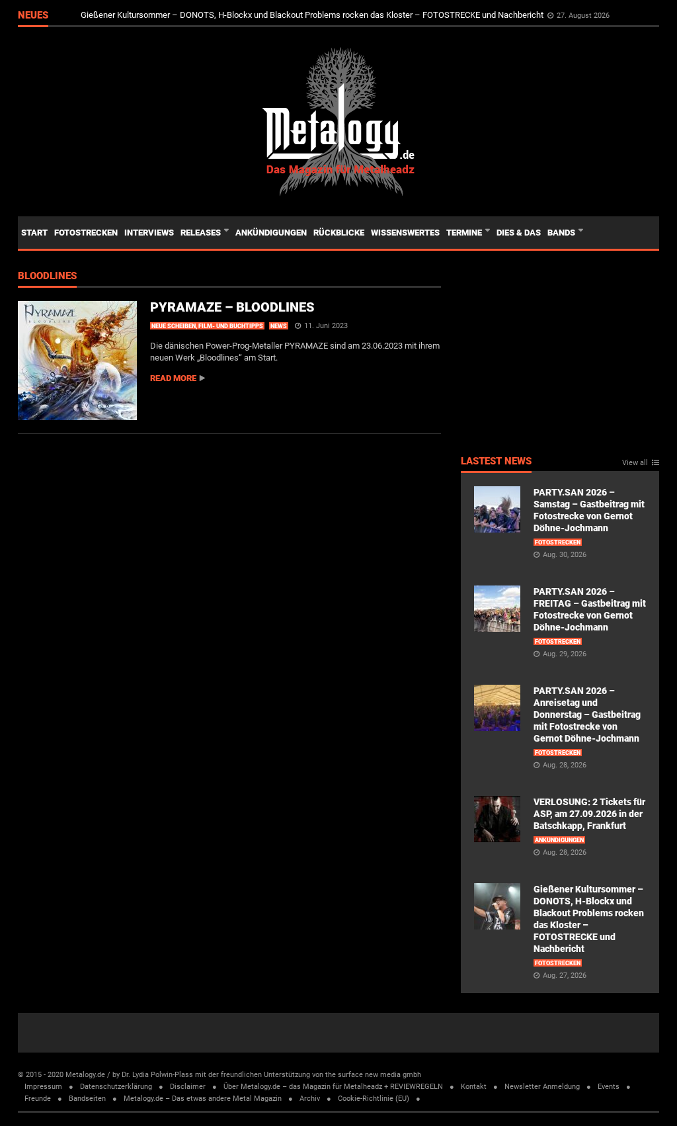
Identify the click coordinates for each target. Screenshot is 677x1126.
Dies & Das (519, 233)
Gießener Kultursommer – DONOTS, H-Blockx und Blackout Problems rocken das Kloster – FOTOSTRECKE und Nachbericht (313, 15)
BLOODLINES (47, 276)
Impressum (43, 1086)
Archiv (309, 1098)
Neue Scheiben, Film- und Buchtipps (207, 326)
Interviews (149, 233)
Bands (562, 233)
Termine (465, 233)
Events (608, 1086)
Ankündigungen (271, 233)
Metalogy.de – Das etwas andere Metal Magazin (203, 1098)
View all (635, 463)
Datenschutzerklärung (116, 1086)
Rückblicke (338, 233)
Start (34, 233)
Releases (201, 233)
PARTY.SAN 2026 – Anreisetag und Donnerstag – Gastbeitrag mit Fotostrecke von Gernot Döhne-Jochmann (587, 714)
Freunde (37, 1098)
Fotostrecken (86, 233)
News (278, 326)
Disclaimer (188, 1086)
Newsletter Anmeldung (542, 1086)
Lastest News (496, 461)
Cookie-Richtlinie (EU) (373, 1098)
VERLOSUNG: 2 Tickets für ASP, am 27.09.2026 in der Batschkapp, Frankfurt (589, 814)
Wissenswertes (405, 233)
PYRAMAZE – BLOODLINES (232, 307)
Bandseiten (87, 1098)
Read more (173, 378)
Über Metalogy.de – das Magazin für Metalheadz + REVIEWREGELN (333, 1086)
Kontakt (474, 1086)
